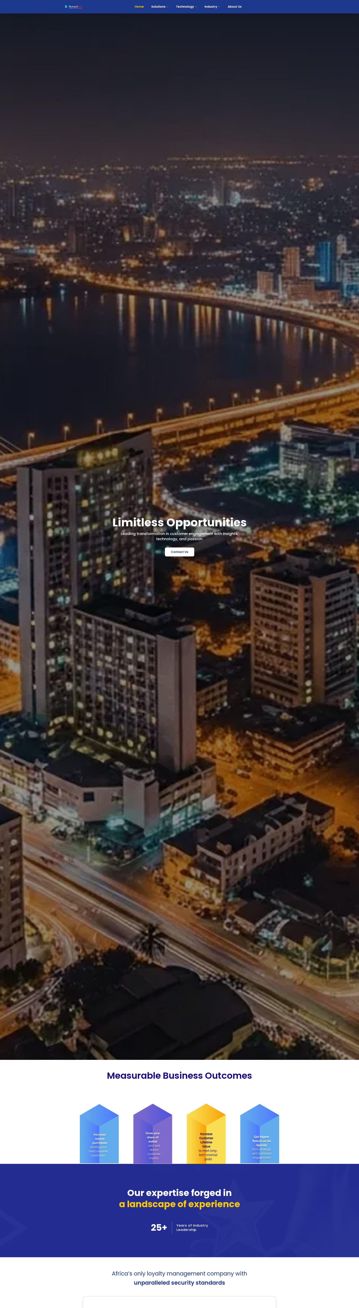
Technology (185, 6)
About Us (235, 6)
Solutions (158, 6)
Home (139, 6)
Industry (211, 6)
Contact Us (179, 552)
